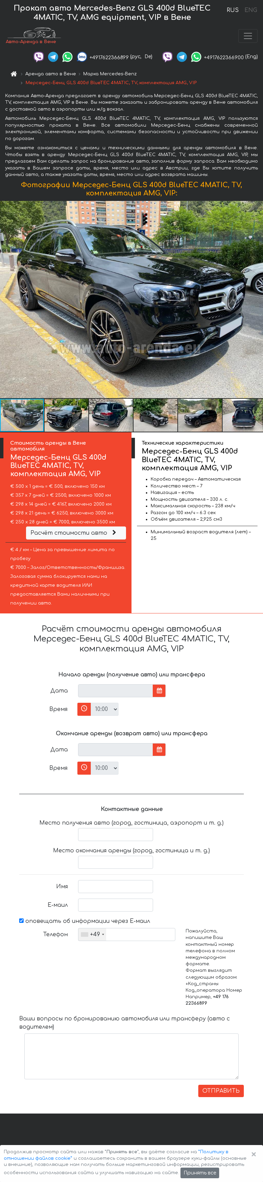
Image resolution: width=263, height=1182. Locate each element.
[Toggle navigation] (248, 36)
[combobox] (92, 934)
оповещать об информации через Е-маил (87, 921)
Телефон (55, 934)
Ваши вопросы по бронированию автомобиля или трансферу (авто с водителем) (124, 1023)
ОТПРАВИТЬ (221, 1091)
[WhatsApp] (67, 56)
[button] (67, 415)
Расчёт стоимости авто (69, 533)
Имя (62, 887)
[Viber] (38, 56)
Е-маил (58, 905)
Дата (59, 691)
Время (58, 709)
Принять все (200, 1172)
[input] (115, 690)
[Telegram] (53, 56)
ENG (251, 10)
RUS (233, 10)
